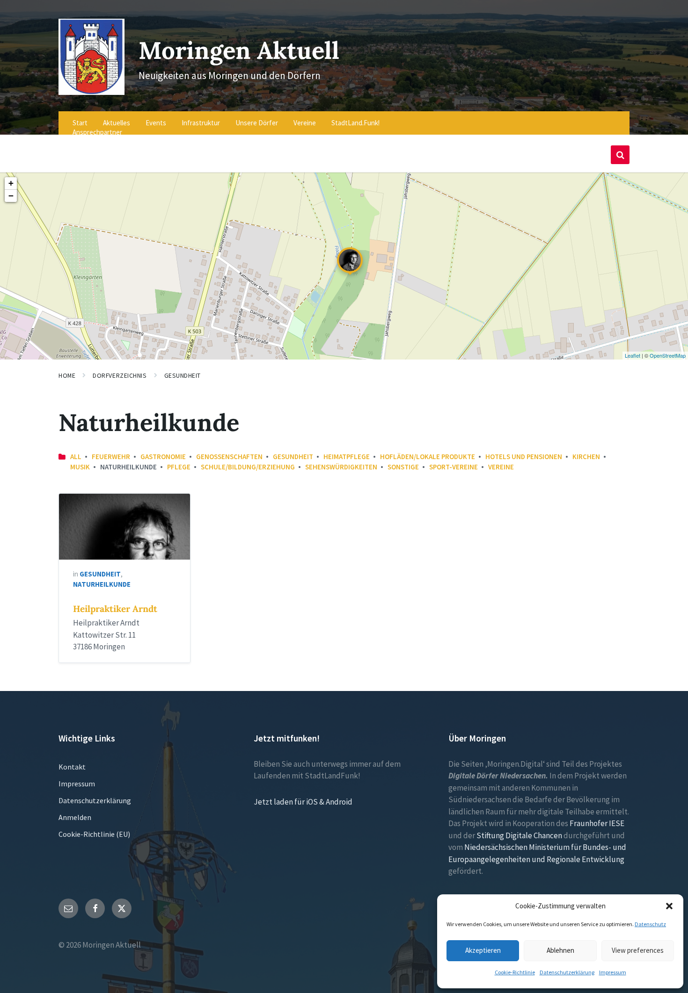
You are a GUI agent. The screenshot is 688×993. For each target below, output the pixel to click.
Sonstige (403, 466)
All (75, 456)
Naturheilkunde (102, 584)
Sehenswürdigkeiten (341, 466)
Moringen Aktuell (239, 50)
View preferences (638, 950)
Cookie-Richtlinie (515, 972)
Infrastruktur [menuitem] (201, 122)
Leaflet (632, 355)
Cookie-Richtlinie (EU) (94, 834)
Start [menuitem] (80, 122)
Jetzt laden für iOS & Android (303, 802)
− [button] (11, 196)
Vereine (501, 466)
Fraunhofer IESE (597, 823)
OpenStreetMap (668, 355)
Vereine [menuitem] (304, 122)
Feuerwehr (111, 456)
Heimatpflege (346, 456)
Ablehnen (560, 950)
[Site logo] (91, 92)
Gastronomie (163, 456)
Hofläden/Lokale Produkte (427, 456)
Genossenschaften (229, 456)
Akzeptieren (483, 950)
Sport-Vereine (453, 466)
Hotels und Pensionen (523, 456)
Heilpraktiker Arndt (115, 608)
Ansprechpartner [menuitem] (97, 132)
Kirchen (586, 456)
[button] (669, 906)
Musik (80, 466)
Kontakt (72, 766)
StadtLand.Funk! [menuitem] (355, 122)
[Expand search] (620, 154)
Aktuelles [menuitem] (116, 122)
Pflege (178, 466)
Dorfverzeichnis (119, 375)
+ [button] (11, 183)
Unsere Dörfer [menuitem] (256, 122)
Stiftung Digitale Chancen (519, 835)
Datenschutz (650, 924)
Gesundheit (182, 375)
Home (67, 375)
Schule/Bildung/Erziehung (248, 466)
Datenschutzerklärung (567, 972)
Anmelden (75, 817)
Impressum (612, 972)
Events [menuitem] (156, 122)
